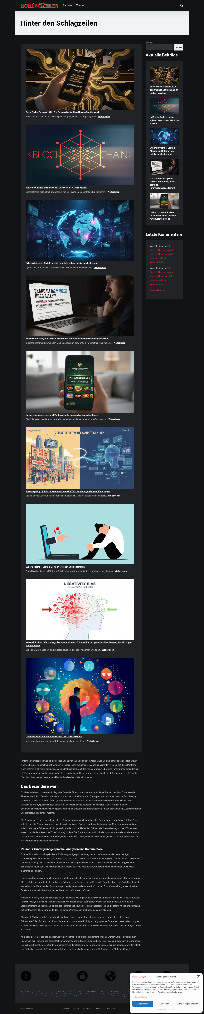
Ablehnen (164, 1004)
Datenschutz (162, 1009)
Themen (80, 5)
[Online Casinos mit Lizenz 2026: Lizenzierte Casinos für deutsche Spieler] (80, 382)
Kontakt (76, 1009)
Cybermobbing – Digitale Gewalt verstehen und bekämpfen (55, 567)
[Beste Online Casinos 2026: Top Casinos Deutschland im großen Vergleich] (80, 80)
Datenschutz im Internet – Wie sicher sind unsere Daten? (54, 736)
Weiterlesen (104, 116)
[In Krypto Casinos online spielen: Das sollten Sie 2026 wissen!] (80, 155)
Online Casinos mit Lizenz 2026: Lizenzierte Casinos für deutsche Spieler (62, 415)
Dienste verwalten (140, 997)
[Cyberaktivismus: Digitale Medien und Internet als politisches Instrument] (80, 231)
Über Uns (99, 1009)
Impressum (172, 1009)
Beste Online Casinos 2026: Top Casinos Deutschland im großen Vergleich (63, 112)
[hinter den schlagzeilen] (39, 4)
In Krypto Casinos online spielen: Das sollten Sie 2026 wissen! (56, 187)
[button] (198, 976)
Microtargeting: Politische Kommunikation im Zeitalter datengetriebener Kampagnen (68, 491)
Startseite (67, 5)
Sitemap (65, 1009)
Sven (152, 290)
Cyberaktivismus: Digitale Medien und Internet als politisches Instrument (62, 263)
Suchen (149, 42)
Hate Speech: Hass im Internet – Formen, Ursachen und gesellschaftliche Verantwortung (163, 254)
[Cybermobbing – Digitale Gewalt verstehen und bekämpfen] (80, 534)
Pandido (162, 290)
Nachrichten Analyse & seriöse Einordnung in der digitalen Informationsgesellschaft (67, 338)
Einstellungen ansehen (188, 1004)
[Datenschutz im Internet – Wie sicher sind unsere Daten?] (80, 696)
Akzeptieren (142, 1004)
